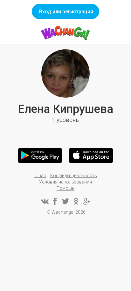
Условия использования (65, 181)
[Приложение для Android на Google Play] (40, 155)
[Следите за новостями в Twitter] (65, 201)
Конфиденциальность (73, 175)
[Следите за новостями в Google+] (86, 201)
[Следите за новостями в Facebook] (55, 201)
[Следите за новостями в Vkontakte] (44, 201)
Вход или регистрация (66, 12)
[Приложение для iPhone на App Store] (91, 155)
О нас (40, 175)
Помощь (65, 188)
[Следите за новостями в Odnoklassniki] (76, 201)
